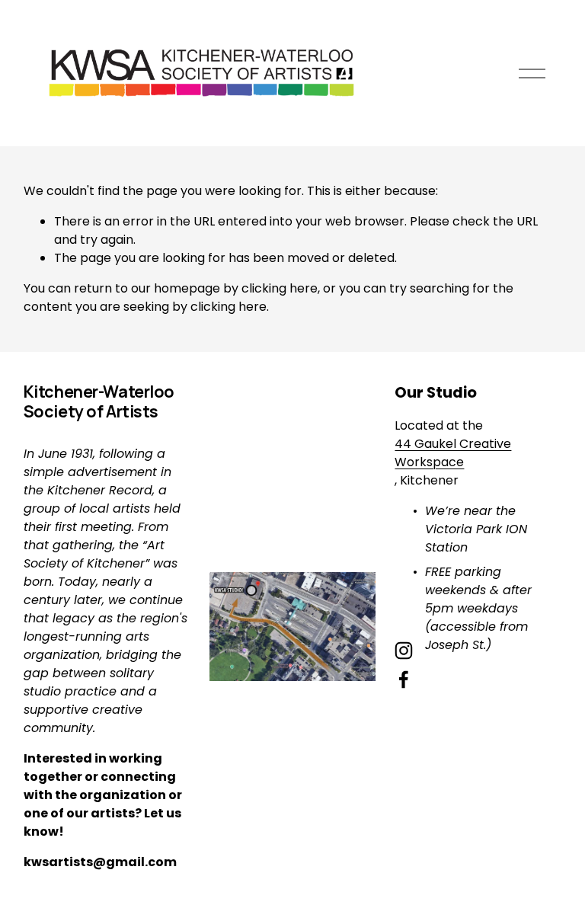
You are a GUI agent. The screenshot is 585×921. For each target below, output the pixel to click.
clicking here (279, 288)
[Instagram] (404, 650)
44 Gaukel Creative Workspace (453, 453)
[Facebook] (404, 679)
